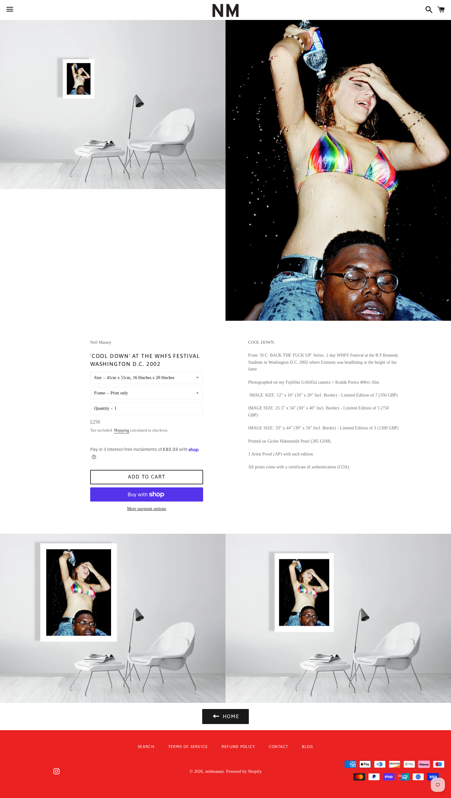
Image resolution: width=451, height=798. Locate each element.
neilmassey (214, 771)
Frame (99, 393)
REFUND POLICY (238, 746)
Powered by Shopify (244, 771)
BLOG (307, 746)
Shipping (121, 430)
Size (98, 377)
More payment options (146, 508)
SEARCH (146, 746)
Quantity (101, 408)
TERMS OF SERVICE (188, 746)
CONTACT (278, 746)
